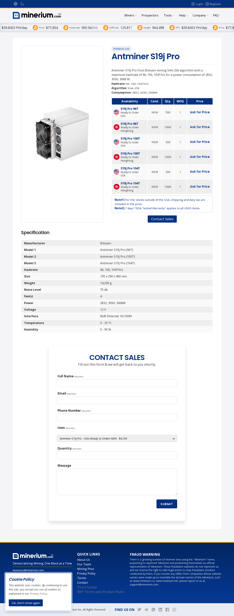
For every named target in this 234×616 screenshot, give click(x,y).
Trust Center (87, 587)
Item (66, 428)
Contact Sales (162, 219)
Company (199, 15)
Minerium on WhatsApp (153, 609)
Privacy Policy (86, 573)
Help (182, 15)
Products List (121, 48)
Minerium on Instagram (174, 609)
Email (66, 393)
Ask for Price (200, 112)
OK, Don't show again (26, 602)
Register (215, 4)
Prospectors (149, 15)
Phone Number (73, 410)
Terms (81, 578)
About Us (83, 560)
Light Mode (15, 4)
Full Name (70, 376)
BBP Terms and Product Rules (100, 592)
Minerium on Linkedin (160, 609)
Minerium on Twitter (139, 609)
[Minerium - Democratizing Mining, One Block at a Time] (37, 15)
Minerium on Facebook (167, 609)
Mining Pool (85, 569)
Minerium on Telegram (146, 609)
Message (64, 465)
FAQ (215, 15)
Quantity (69, 448)
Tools (168, 15)
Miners (129, 15)
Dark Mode (22, 4)
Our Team (84, 564)
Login (199, 4)
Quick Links (88, 554)
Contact (82, 583)
